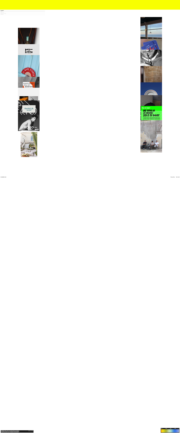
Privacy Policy (173, 167)
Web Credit (178, 167)
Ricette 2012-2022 (3, 3)
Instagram (2, 4)
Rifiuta (32, 430)
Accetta (29, 430)
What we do (2, 2)
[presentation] (145, 23)
